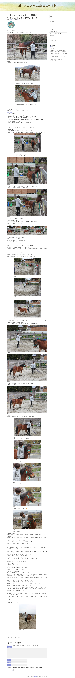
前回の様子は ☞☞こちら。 (12, 112)
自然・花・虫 (52, 38)
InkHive (35, 676)
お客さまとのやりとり (54, 24)
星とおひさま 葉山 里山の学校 (37, 5)
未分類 (51, 35)
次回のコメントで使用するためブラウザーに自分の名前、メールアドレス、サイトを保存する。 (26, 667)
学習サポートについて (54, 48)
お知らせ (51, 25)
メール (9, 662)
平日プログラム (53, 31)
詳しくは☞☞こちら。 (40, 124)
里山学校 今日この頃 (54, 40)
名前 (9, 659)
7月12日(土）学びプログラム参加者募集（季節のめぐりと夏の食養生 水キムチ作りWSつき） (58, 51)
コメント (10, 647)
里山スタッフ (19, 19)
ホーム (35, 1)
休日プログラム (53, 29)
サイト (9, 665)
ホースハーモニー (53, 27)
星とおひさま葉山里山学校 (15, 637)
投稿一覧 (39, 1)
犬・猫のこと (52, 37)
